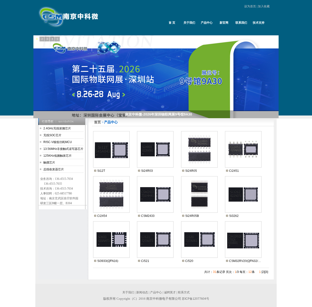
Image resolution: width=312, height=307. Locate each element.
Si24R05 (191, 171)
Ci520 (189, 261)
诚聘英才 (170, 292)
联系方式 (184, 292)
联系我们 (241, 22)
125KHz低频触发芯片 (57, 155)
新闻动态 (142, 292)
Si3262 (234, 216)
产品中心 (207, 22)
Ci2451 (234, 171)
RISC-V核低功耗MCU (57, 142)
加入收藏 (264, 6)
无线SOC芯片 (52, 135)
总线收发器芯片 (53, 169)
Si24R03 (147, 171)
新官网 (224, 22)
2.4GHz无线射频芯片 (57, 128)
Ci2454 (102, 216)
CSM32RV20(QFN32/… (245, 261)
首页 (97, 122)
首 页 (172, 22)
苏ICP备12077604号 (195, 298)
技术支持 (258, 22)
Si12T (101, 171)
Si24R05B (192, 216)
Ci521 (145, 261)
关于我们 (189, 22)
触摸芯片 (49, 162)
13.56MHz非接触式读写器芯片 (63, 149)
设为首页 (250, 6)
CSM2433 (148, 216)
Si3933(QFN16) (107, 261)
